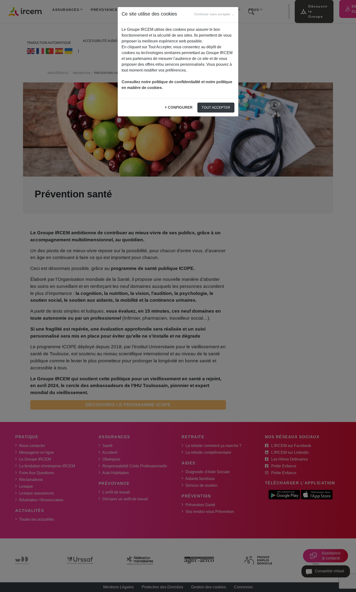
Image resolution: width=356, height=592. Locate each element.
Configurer (180, 107)
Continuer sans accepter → (214, 14)
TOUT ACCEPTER (216, 107)
